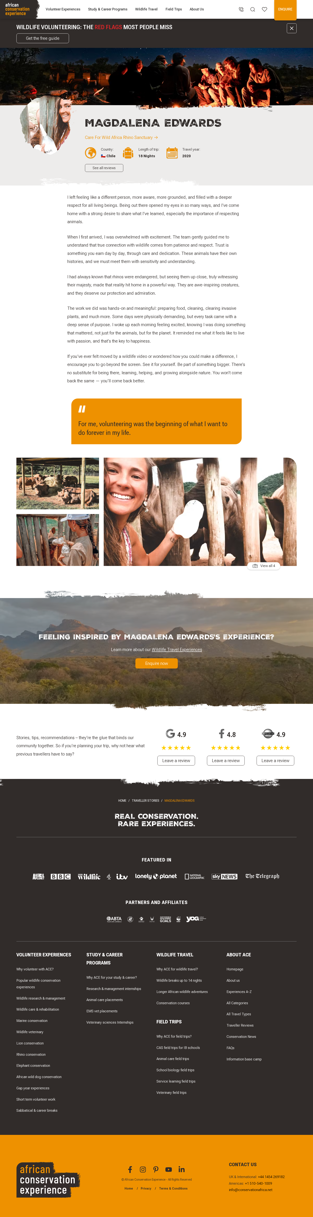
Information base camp (244, 1059)
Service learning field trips (175, 1081)
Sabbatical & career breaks (36, 1110)
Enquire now (156, 663)
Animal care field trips (172, 1059)
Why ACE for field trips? (174, 1036)
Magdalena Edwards (180, 800)
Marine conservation (31, 1020)
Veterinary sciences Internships (110, 1022)
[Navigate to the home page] (20, 9)
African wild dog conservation (39, 1077)
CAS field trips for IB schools (178, 1048)
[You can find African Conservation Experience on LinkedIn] (182, 1172)
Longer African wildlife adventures (182, 992)
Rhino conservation (31, 1054)
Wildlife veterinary (29, 1032)
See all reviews (104, 168)
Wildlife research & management (40, 998)
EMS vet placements (102, 1011)
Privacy (146, 1188)
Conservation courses (173, 1003)
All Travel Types (239, 1014)
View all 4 (267, 566)
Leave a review (176, 760)
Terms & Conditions (173, 1188)
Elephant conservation (33, 1065)
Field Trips (174, 9)
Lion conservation (30, 1043)
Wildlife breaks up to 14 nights (179, 980)
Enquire (285, 9)
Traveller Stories (145, 800)
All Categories (237, 1003)
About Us (197, 9)
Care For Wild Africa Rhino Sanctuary (119, 137)
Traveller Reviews (240, 1025)
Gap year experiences (32, 1088)
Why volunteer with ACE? (35, 969)
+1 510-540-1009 (258, 1183)
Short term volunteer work (35, 1099)
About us (233, 980)
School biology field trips (175, 1070)
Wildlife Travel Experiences (177, 649)
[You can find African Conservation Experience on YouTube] (169, 1172)
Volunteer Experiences (63, 9)
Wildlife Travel (146, 9)
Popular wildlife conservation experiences (38, 983)
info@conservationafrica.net (250, 1190)
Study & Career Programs (107, 9)
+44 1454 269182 (271, 1177)
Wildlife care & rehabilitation (37, 1009)
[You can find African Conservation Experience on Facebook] (131, 1172)
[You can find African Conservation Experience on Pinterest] (156, 1172)
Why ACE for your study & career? (111, 977)
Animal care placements (104, 1000)
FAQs (230, 1048)
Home (122, 800)
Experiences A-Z (239, 992)
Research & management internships (113, 989)
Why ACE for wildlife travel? (177, 969)
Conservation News (241, 1036)
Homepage (235, 969)
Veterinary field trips (171, 1092)
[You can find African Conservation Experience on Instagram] (143, 1172)
